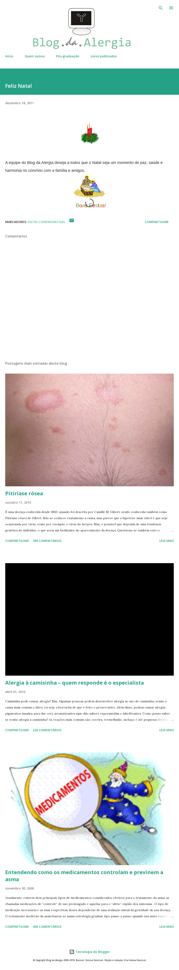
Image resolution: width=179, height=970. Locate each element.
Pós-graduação (67, 56)
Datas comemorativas (46, 222)
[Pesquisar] (160, 8)
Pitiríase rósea (24, 493)
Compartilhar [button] (157, 222)
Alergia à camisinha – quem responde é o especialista (74, 682)
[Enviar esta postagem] (71, 222)
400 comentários (47, 926)
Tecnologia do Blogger (92, 952)
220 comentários (47, 730)
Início (9, 56)
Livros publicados (104, 56)
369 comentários (47, 541)
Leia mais (166, 541)
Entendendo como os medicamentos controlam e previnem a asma (84, 875)
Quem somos (35, 56)
